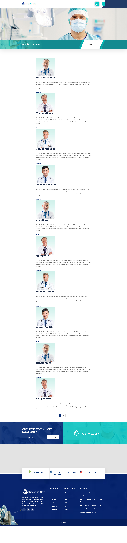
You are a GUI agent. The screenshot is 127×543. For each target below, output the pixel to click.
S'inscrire (54, 437)
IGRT (66, 496)
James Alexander (46, 148)
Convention (68, 4)
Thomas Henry (44, 113)
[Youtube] (32, 509)
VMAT (66, 509)
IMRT (66, 499)
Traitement (60, 4)
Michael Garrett (45, 291)
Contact (80, 4)
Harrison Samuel (45, 77)
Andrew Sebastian (46, 184)
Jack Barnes (43, 220)
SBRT (66, 503)
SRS (66, 506)
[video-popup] (97, 4)
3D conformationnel (70, 492)
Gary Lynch (42, 255)
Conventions (55, 506)
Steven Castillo (44, 327)
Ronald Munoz (44, 362)
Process (54, 4)
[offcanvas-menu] (103, 4)
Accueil (43, 4)
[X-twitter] (28, 509)
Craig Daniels (44, 398)
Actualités (74, 4)
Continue (38, 92)
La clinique (48, 4)
